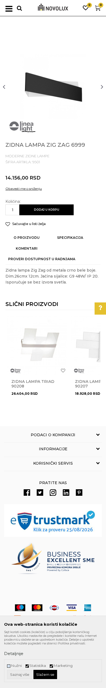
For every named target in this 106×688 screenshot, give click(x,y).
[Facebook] (27, 492)
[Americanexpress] (87, 607)
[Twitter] (40, 492)
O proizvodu (27, 238)
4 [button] (73, 133)
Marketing (63, 666)
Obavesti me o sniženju (23, 189)
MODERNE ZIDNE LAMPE (27, 156)
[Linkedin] (66, 492)
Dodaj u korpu (46, 209)
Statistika (37, 666)
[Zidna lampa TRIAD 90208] (37, 345)
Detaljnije (13, 653)
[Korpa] (97, 9)
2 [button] (40, 133)
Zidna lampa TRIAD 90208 (32, 384)
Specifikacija (70, 238)
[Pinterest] (79, 492)
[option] (53, 87)
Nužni (16, 666)
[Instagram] (53, 492)
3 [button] (57, 133)
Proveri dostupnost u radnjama (41, 259)
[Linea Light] (21, 127)
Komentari (27, 248)
